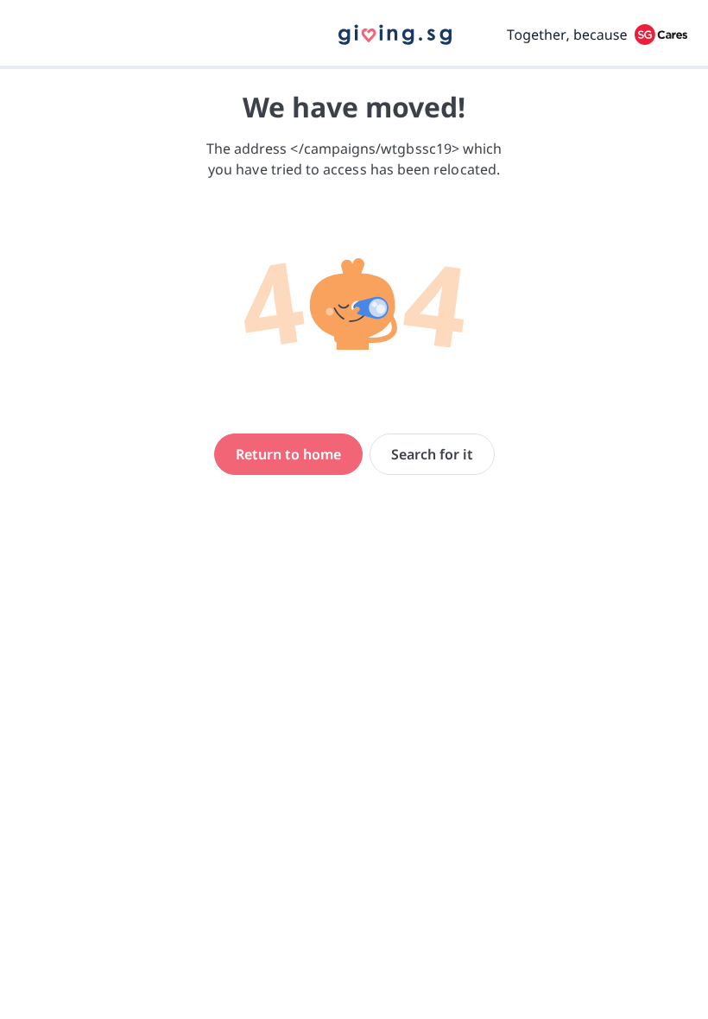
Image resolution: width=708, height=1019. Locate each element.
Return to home (288, 454)
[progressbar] (354, 67)
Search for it (432, 454)
